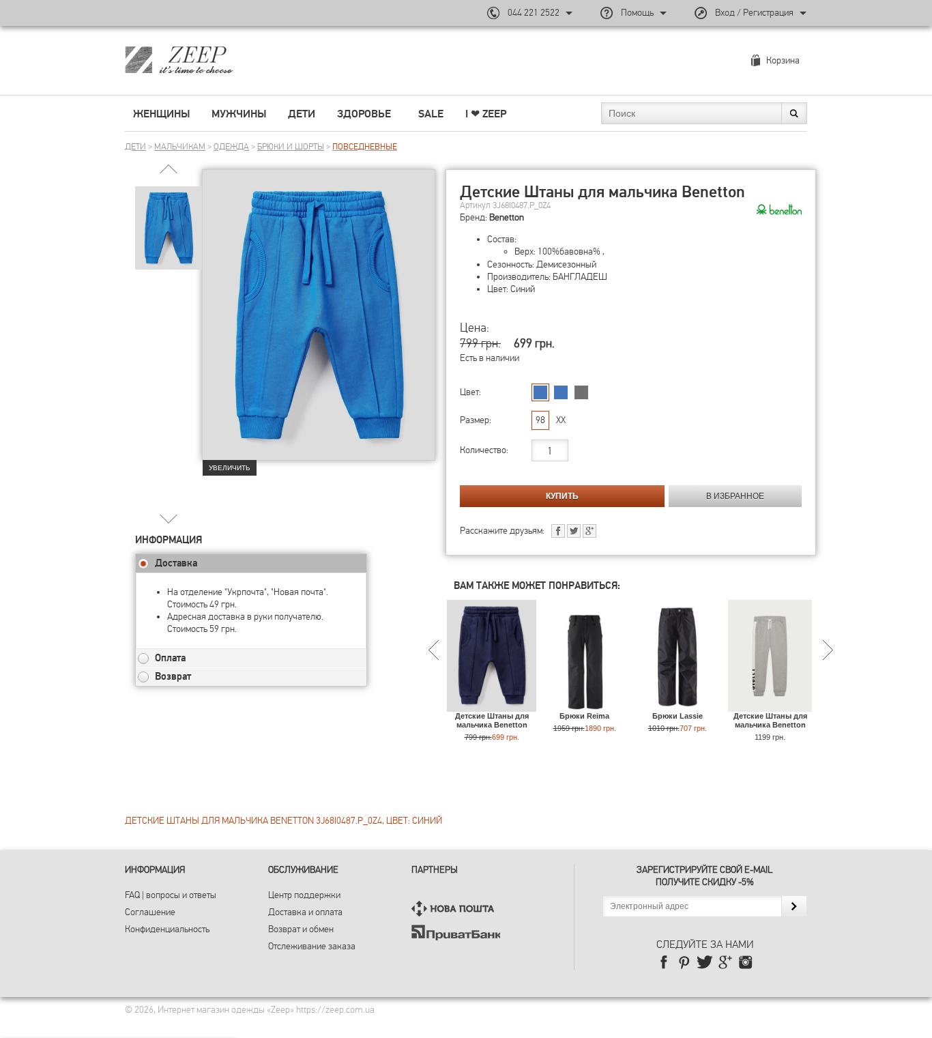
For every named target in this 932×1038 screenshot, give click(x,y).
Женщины (161, 114)
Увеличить (229, 468)
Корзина (783, 60)
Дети (301, 114)
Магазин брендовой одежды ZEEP (203, 59)
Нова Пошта (455, 909)
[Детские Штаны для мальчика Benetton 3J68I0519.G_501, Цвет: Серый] (770, 705)
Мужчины (239, 114)
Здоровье (364, 114)
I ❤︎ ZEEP (485, 114)
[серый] (581, 392)
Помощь (637, 12)
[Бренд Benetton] (779, 210)
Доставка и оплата (305, 912)
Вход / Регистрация (754, 12)
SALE (430, 114)
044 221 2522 (533, 12)
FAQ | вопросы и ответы (170, 895)
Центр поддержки (304, 895)
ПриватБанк (455, 933)
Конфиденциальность (167, 929)
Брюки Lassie (677, 716)
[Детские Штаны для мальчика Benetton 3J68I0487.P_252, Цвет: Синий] (491, 704)
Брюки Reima (584, 716)
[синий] (540, 392)
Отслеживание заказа (311, 946)
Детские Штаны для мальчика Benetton (492, 720)
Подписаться (793, 906)
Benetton (506, 217)
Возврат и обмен (301, 929)
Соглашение (150, 912)
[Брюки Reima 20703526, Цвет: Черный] (584, 705)
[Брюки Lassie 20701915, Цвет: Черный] (677, 705)
